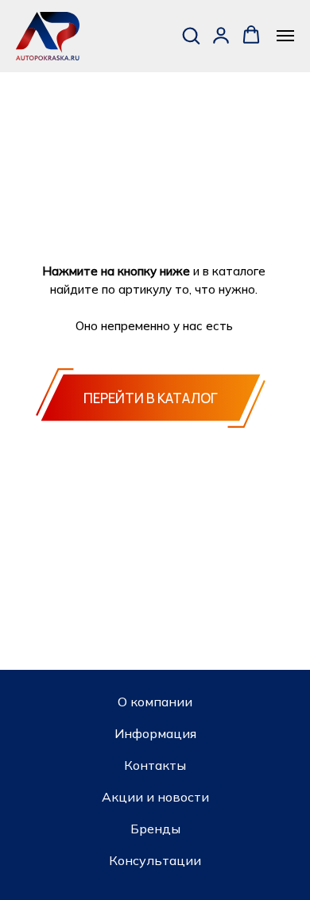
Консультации (155, 860)
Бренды (155, 829)
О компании (155, 702)
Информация (155, 733)
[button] (190, 34)
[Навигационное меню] (285, 35)
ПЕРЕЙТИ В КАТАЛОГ (150, 398)
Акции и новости (155, 797)
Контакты (155, 765)
